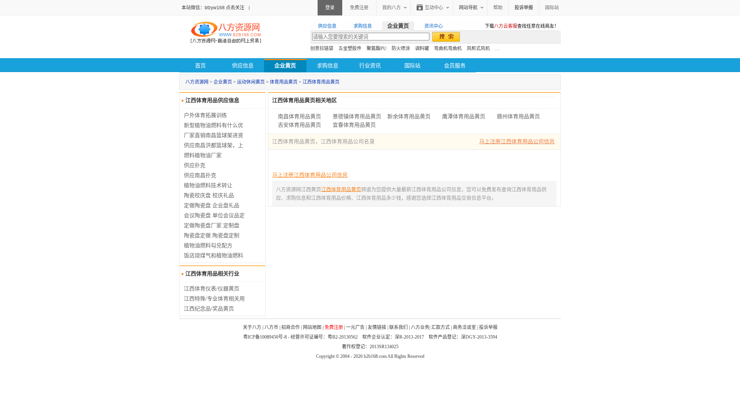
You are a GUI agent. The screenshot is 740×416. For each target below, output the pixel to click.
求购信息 (327, 66)
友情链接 (377, 327)
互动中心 (434, 7)
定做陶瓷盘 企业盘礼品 (211, 205)
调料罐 (422, 48)
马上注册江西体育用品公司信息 (517, 141)
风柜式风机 (478, 48)
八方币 (271, 327)
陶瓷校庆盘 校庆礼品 (209, 195)
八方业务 (420, 327)
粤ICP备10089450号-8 (265, 337)
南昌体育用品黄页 (299, 116)
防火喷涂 (401, 48)
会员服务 (455, 66)
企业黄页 (223, 82)
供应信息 (243, 66)
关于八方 (252, 327)
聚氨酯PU (377, 48)
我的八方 (391, 7)
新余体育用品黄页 (409, 116)
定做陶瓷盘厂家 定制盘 (211, 225)
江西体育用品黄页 (321, 82)
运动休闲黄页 (251, 82)
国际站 (552, 7)
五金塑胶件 (350, 48)
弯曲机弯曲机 (448, 48)
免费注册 (359, 7)
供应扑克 (194, 165)
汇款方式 (440, 327)
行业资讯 (370, 66)
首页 (200, 66)
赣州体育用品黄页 (518, 116)
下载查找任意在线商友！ (522, 26)
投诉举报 (488, 327)
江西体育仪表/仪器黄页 (211, 289)
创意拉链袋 (321, 48)
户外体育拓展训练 (205, 115)
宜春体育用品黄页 (354, 125)
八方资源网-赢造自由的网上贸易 (226, 33)
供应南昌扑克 (200, 175)
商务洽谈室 (464, 327)
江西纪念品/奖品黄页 (209, 309)
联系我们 (398, 327)
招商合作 (290, 327)
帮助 (498, 7)
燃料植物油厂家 (203, 155)
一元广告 (355, 327)
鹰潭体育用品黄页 (463, 116)
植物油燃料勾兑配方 (208, 245)
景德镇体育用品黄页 (357, 116)
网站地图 (312, 327)
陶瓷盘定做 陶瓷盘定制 (211, 235)
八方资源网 (197, 82)
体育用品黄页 (284, 82)
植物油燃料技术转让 (208, 185)
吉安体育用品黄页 (299, 125)
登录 (330, 7)
